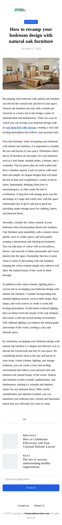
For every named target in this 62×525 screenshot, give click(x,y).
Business (31, 22)
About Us (39, 505)
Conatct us (23, 505)
